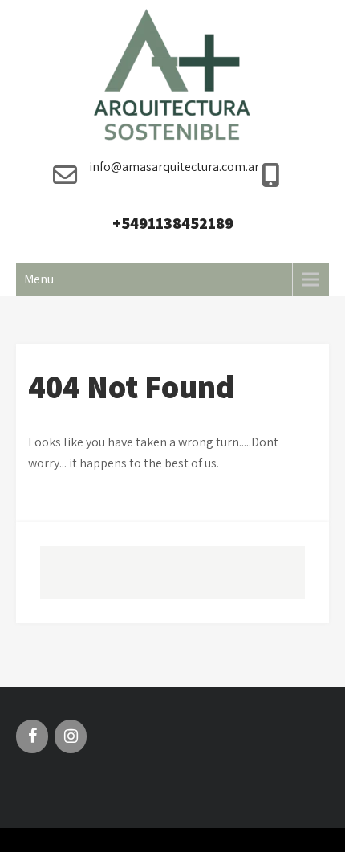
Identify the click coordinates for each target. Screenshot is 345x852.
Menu (39, 279)
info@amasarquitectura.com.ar (174, 166)
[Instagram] (71, 736)
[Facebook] (32, 736)
